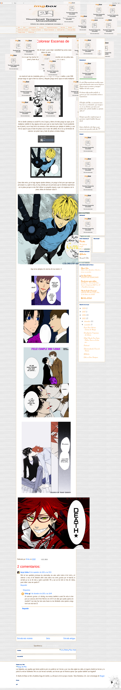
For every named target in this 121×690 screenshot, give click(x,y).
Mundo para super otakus (88, 281)
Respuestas (26, 590)
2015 (84, 318)
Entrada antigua (69, 639)
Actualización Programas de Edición (91, 334)
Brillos (26, 594)
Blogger (102, 676)
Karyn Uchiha (25, 572)
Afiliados (83, 254)
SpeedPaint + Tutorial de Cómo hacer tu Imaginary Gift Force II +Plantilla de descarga (90, 285)
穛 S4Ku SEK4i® (86, 298)
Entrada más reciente (24, 639)
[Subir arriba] (113, 682)
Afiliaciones (82, 30)
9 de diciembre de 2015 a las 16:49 (41, 594)
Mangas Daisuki (21, 32)
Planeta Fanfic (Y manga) (89, 291)
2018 (84, 308)
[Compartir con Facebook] (45, 559)
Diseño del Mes (60, 30)
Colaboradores (32, 27)
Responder (24, 585)
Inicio (48, 639)
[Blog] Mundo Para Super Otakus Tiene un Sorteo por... (92, 340)
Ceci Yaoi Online (86, 276)
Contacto (41, 27)
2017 (84, 312)
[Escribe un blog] (43, 559)
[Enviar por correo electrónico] (41, 559)
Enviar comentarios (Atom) (50, 646)
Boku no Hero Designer (91, 357)
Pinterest (86, 345)
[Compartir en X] (44, 559)
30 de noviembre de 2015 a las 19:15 (40, 572)
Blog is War (85, 268)
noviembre (87, 325)
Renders (70, 27)
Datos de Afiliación (72, 30)
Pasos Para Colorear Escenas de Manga (90, 328)
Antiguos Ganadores (49, 30)
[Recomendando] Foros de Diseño (92, 350)
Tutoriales (77, 27)
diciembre (87, 321)
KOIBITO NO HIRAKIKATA (89, 277)
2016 (84, 315)
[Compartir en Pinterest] (47, 559)
